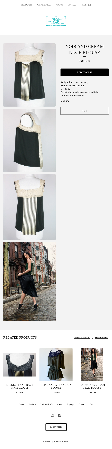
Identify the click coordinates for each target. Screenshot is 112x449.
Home (21, 404)
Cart (91, 404)
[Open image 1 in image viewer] (29, 75)
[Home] (56, 21)
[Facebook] (59, 415)
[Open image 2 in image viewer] (29, 140)
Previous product (82, 337)
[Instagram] (52, 415)
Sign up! (70, 404)
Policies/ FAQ (44, 5)
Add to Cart (84, 72)
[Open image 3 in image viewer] (29, 207)
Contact (73, 5)
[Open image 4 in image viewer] (29, 281)
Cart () (86, 5)
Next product (101, 337)
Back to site (56, 427)
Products (26, 5)
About (59, 5)
